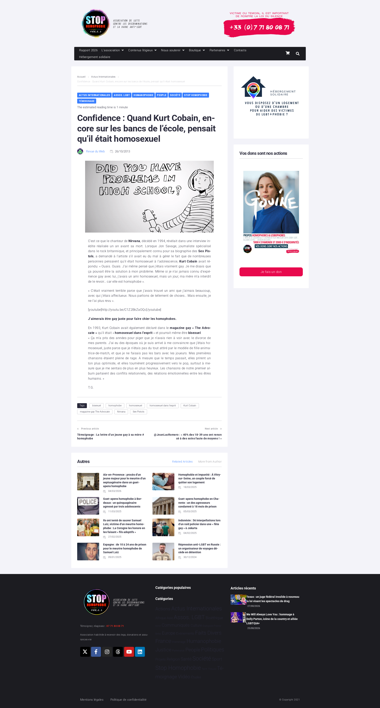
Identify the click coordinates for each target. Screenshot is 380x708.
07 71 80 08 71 (115, 626)
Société (175, 95)
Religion (173, 659)
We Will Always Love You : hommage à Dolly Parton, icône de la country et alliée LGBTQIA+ (272, 619)
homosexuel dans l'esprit (163, 405)
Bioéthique (214, 618)
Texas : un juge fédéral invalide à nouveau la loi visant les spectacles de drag (272, 599)
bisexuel (96, 405)
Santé (186, 658)
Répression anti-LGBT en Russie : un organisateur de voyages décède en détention (199, 548)
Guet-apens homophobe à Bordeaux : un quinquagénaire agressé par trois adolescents (122, 502)
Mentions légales (92, 699)
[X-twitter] (85, 652)
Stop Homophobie (195, 95)
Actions (162, 609)
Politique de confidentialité (128, 699)
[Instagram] (107, 652)
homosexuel (135, 405)
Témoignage (87, 101)
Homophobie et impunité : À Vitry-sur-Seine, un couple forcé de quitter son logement (199, 478)
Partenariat (178, 650)
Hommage (179, 642)
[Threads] (118, 652)
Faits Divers (208, 633)
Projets (160, 659)
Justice (163, 650)
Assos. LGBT (122, 95)
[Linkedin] (140, 652)
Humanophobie (143, 95)
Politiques (212, 649)
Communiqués (176, 625)
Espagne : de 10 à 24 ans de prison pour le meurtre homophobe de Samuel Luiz (124, 548)
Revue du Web (95, 151)
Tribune (212, 669)
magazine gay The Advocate (95, 411)
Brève (158, 626)
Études (196, 677)
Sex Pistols (138, 411)
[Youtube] (129, 652)
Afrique (160, 618)
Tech (204, 668)
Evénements (185, 633)
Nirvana (121, 411)
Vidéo (184, 676)
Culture (196, 625)
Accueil (81, 76)
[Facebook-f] (96, 652)
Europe (168, 633)
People (161, 95)
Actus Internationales (103, 76)
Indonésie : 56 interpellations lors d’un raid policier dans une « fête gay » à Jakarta (199, 524)
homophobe (115, 405)
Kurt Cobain (189, 405)
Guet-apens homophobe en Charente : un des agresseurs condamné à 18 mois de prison (198, 502)
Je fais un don (271, 272)
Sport (217, 659)
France (163, 641)
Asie (170, 618)
